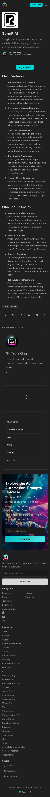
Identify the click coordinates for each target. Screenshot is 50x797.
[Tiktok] (3, 612)
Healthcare (7, 735)
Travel (5, 651)
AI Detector (8, 679)
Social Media (8, 655)
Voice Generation (10, 751)
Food (4, 743)
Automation (8, 755)
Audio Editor (8, 719)
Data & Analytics (10, 723)
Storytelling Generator (13, 747)
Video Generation (11, 663)
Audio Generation (11, 683)
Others (5, 687)
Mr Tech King (15, 52)
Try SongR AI (25, 67)
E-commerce (8, 699)
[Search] (27, 5)
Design (5, 635)
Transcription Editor (12, 715)
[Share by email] (36, 315)
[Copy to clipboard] (44, 315)
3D (3, 707)
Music (14, 306)
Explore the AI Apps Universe (27, 787)
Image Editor (8, 691)
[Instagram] (3, 620)
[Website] (7, 372)
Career (5, 647)
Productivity (8, 675)
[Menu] (46, 5)
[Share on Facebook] (21, 315)
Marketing (7, 703)
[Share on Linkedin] (29, 315)
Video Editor (8, 695)
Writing (6, 659)
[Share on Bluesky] (13, 315)
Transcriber (8, 711)
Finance (6, 731)
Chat (4, 631)
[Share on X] (5, 315)
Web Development (11, 643)
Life (4, 739)
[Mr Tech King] (4, 53)
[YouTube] (3, 616)
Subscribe (36, 5)
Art (3, 671)
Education (7, 667)
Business (6, 727)
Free (5, 306)
